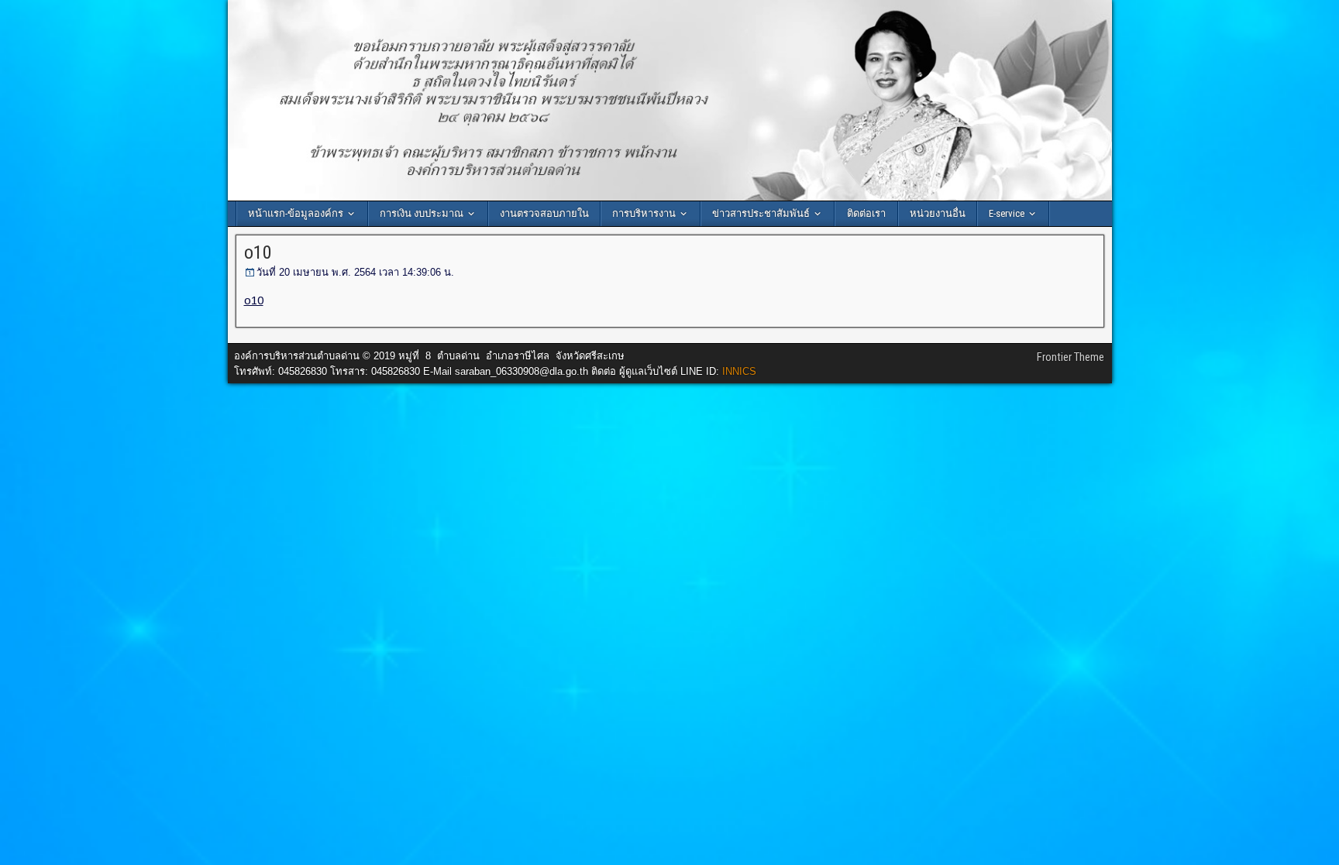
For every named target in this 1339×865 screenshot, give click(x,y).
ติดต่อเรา (866, 213)
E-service (1006, 213)
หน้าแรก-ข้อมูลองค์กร (295, 213)
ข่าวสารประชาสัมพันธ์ (761, 213)
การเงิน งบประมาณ (421, 213)
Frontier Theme (1070, 357)
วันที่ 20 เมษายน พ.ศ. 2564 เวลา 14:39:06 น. (355, 272)
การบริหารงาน (644, 213)
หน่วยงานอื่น (938, 213)
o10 (258, 252)
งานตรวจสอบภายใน (544, 213)
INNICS (739, 371)
